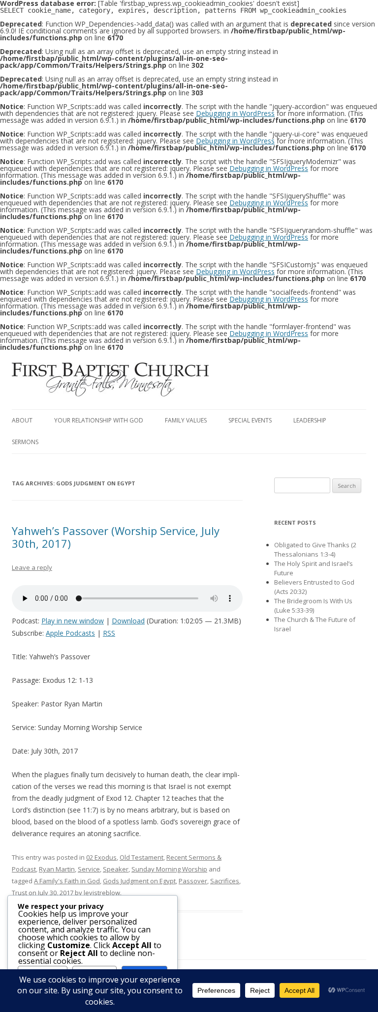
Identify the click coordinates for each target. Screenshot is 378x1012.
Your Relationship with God (98, 420)
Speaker (115, 869)
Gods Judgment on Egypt (139, 880)
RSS (109, 633)
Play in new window (72, 620)
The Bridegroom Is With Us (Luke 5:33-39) (313, 605)
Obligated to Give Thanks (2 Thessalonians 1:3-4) (315, 549)
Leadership (309, 420)
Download (128, 620)
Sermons (25, 442)
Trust (19, 892)
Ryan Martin (57, 869)
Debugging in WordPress (235, 113)
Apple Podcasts (70, 633)
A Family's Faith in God (67, 880)
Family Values (186, 420)
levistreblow (102, 892)
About (22, 420)
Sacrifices (224, 880)
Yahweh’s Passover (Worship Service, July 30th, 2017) (116, 537)
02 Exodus (101, 857)
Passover (193, 880)
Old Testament (141, 857)
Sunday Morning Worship (169, 869)
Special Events (250, 420)
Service (89, 869)
